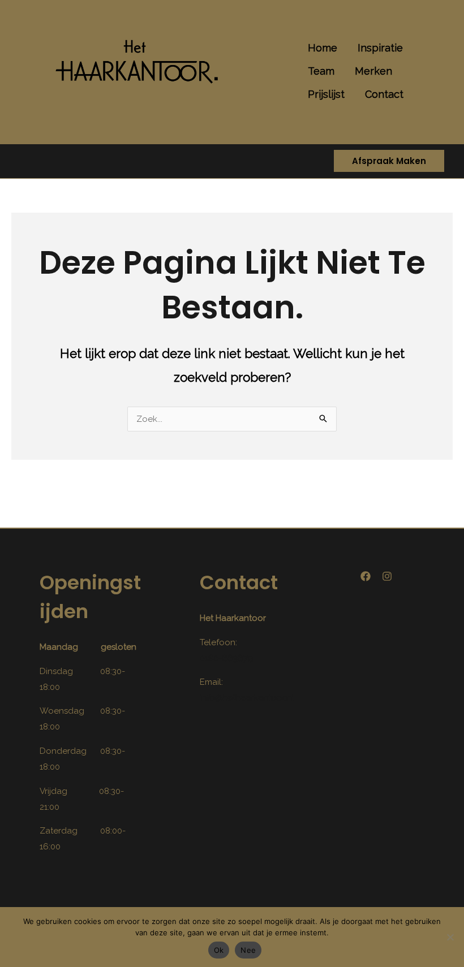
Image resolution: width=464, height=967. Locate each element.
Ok (219, 950)
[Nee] (450, 937)
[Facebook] (365, 576)
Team (321, 71)
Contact (384, 94)
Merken (373, 71)
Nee (248, 950)
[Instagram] (387, 576)
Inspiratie (380, 48)
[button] (389, 161)
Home (322, 48)
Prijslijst (326, 94)
